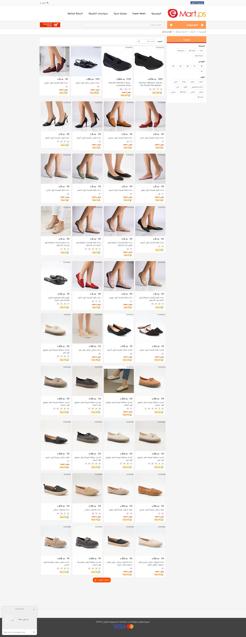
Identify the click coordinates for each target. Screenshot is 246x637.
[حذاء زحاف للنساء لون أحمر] (150, 116)
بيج (178, 87)
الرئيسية (156, 13)
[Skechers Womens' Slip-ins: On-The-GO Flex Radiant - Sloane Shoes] (149, 61)
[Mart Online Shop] (186, 13)
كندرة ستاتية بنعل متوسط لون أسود (89, 563)
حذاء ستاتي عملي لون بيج (90, 350)
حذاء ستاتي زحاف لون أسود (87, 83)
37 (194, 66)
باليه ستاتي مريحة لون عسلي (151, 509)
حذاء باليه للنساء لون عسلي (120, 138)
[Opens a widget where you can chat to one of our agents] (19, 620)
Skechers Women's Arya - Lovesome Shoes (120, 84)
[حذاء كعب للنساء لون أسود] (87, 116)
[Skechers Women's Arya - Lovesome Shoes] (117, 61)
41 (202, 71)
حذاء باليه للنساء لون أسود (120, 190)
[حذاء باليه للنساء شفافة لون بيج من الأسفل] (56, 221)
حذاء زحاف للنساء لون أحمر (152, 138)
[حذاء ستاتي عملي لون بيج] (87, 328)
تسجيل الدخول (197, 2)
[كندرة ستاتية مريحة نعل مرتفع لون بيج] (56, 328)
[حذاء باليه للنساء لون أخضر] (87, 169)
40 (173, 66)
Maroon (183, 92)
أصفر (201, 92)
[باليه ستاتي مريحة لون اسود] (56, 436)
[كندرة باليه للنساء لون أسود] (150, 328)
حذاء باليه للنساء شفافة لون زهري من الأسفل (119, 243)
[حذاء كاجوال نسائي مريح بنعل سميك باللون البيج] (150, 541)
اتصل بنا (43, 3)
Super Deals (139, 13)
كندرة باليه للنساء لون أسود (152, 350)
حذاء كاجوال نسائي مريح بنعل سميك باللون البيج (151, 563)
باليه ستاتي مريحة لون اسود (57, 457)
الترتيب (160, 41)
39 (180, 66)
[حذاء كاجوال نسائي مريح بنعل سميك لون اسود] (119, 541)
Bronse (200, 97)
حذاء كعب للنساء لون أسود (88, 138)
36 (202, 66)
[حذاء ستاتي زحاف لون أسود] (86, 61)
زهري (185, 87)
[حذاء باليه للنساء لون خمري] (54, 61)
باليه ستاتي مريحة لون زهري (120, 509)
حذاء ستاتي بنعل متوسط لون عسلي (56, 563)
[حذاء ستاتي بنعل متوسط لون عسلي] (56, 541)
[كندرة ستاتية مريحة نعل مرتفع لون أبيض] (119, 381)
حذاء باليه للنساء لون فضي (57, 190)
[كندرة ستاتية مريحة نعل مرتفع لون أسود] (87, 381)
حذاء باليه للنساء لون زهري (152, 190)
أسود (201, 81)
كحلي (176, 81)
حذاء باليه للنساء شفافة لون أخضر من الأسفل (151, 298)
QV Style (192, 50)
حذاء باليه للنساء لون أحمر (89, 297)
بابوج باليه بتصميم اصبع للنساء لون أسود (59, 298)
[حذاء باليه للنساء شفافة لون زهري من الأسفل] (119, 221)
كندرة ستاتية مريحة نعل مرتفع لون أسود (88, 403)
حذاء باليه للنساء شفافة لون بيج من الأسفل (56, 243)
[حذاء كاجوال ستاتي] (87, 488)
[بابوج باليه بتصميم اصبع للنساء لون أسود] (56, 276)
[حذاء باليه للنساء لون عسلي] (119, 116)
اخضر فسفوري (197, 87)
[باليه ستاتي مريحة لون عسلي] (150, 488)
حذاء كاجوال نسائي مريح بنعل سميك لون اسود (119, 563)
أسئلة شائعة (75, 13)
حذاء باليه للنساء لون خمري (56, 83)
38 (187, 66)
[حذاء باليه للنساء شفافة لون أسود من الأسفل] (87, 221)
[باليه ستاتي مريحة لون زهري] (119, 488)
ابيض (192, 81)
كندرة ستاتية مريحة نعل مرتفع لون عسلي (151, 403)
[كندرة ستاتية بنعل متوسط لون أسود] (87, 541)
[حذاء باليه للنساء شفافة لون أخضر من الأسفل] (150, 276)
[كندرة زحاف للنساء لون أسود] (119, 328)
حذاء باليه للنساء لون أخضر (89, 190)
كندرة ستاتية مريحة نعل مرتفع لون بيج (56, 351)
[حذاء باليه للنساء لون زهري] (150, 169)
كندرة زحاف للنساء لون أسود (119, 350)
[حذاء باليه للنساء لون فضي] (56, 169)
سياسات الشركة (98, 13)
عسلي (173, 92)
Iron (201, 50)
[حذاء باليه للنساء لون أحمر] (87, 276)
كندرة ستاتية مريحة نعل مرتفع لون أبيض (119, 403)
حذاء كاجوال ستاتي (93, 509)
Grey (184, 81)
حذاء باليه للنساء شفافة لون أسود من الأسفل (88, 243)
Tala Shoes (199, 55)
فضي (193, 92)
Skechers (181, 50)
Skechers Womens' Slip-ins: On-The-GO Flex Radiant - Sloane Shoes (150, 84)
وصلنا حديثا (120, 13)
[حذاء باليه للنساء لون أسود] (119, 169)
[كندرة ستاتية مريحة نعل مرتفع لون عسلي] (150, 381)
